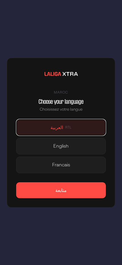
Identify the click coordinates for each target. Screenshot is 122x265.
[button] (61, 127)
